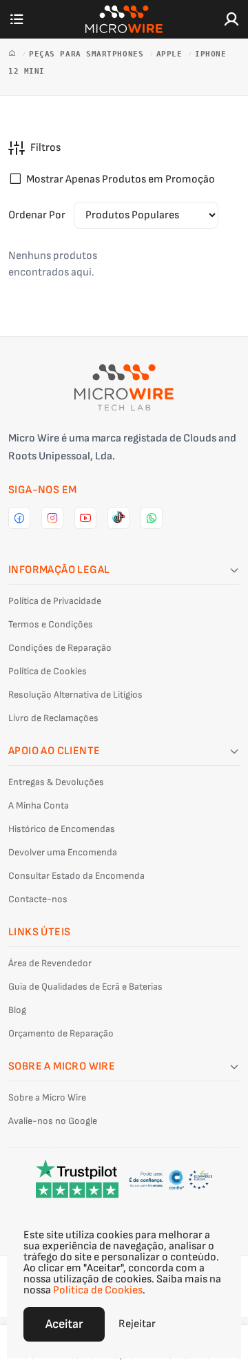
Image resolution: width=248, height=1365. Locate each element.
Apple (171, 54)
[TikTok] (118, 518)
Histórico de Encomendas (61, 829)
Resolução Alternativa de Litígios (75, 694)
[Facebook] (19, 518)
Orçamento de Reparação (61, 1033)
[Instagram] (52, 518)
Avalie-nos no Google (52, 1121)
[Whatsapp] (152, 518)
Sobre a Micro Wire (47, 1097)
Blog (17, 1010)
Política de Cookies (47, 671)
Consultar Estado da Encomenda (76, 876)
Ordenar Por (36, 215)
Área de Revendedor (50, 963)
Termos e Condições (50, 624)
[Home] (14, 54)
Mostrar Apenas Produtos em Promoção (120, 179)
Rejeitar (137, 1324)
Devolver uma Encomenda (62, 852)
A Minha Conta (38, 805)
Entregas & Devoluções (56, 782)
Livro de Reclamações (53, 718)
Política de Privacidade (54, 601)
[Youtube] (85, 518)
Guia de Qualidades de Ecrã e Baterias (85, 986)
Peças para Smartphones (89, 54)
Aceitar (64, 1324)
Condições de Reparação (60, 648)
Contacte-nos (38, 899)
